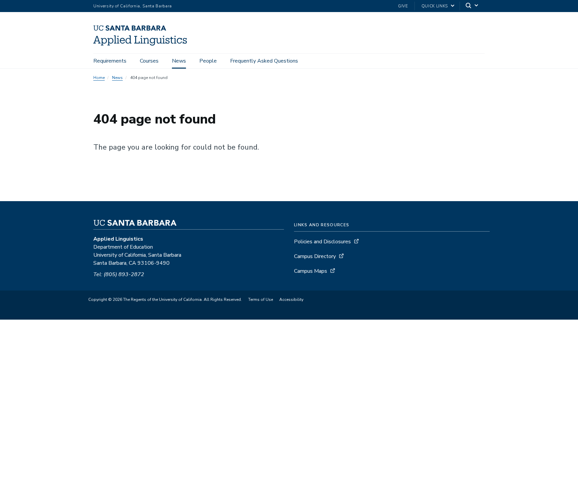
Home (99, 77)
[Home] (142, 44)
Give (403, 6)
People (208, 61)
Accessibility (291, 299)
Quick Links (434, 6)
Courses (149, 61)
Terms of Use (260, 299)
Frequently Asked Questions (264, 61)
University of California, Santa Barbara (132, 6)
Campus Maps (310, 271)
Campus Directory (315, 256)
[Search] (472, 6)
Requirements (109, 61)
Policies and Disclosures (322, 241)
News (179, 61)
